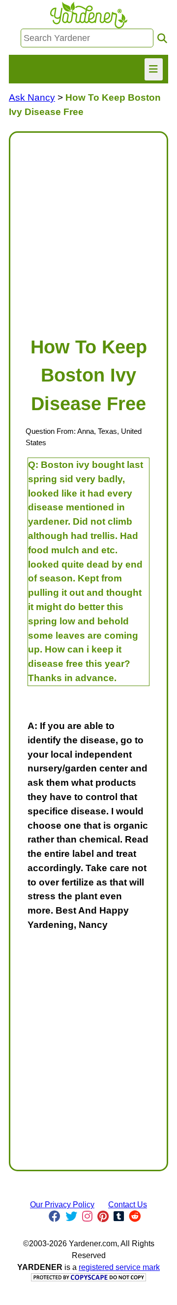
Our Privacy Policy (62, 1204)
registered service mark (119, 1267)
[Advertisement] (88, 229)
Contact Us (127, 1204)
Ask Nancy (32, 97)
